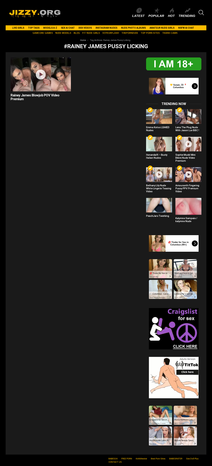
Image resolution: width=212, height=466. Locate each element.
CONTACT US (115, 462)
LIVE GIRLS (18, 27)
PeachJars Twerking (157, 215)
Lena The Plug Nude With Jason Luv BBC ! (187, 129)
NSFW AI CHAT (186, 27)
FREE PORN (126, 458)
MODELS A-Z (50, 27)
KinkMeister (141, 458)
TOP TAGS (33, 27)
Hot (171, 16)
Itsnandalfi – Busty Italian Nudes (156, 156)
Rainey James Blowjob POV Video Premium (35, 97)
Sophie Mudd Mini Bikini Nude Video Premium (185, 157)
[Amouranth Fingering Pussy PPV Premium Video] (188, 174)
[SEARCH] (201, 12)
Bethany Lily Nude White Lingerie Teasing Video (158, 188)
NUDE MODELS (63, 32)
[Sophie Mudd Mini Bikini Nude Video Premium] (188, 144)
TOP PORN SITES (150, 32)
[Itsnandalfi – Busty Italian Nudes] (159, 144)
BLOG (77, 32)
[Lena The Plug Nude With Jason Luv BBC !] (188, 116)
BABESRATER (175, 458)
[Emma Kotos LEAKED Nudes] (159, 116)
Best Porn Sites (158, 458)
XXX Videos (85, 27)
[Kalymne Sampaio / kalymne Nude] (188, 206)
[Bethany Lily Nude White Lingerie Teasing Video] (159, 174)
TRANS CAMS (170, 32)
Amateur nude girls (162, 27)
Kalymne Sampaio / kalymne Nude (186, 220)
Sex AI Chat (68, 27)
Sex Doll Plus (192, 458)
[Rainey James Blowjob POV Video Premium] (41, 74)
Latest (138, 16)
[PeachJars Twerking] (159, 205)
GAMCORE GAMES (43, 32)
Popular (156, 16)
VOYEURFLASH (110, 32)
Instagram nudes (106, 27)
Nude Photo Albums (133, 27)
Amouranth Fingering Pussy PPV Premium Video (187, 188)
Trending (187, 16)
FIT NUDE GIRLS (91, 32)
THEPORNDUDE (129, 32)
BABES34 (112, 458)
